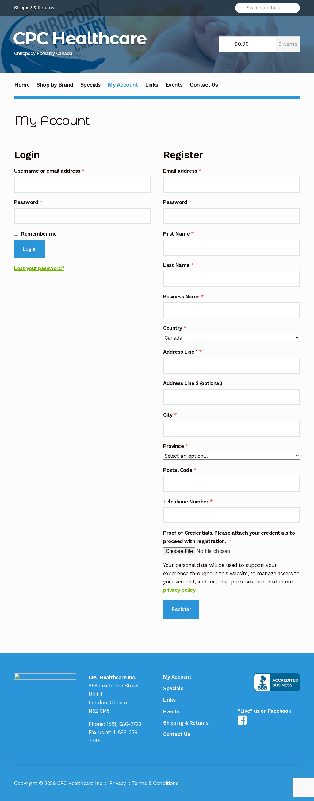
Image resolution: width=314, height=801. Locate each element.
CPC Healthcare (79, 38)
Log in (29, 249)
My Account (123, 85)
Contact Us (204, 85)
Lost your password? (39, 268)
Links (151, 85)
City (170, 415)
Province (175, 446)
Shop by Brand (54, 85)
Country (174, 328)
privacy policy (179, 590)
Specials (90, 85)
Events (174, 85)
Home (21, 85)
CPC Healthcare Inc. (80, 783)
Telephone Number (188, 502)
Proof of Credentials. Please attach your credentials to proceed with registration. (229, 537)
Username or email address (60, 171)
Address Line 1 (182, 352)
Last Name (178, 265)
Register (181, 609)
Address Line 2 (192, 383)
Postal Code (180, 470)
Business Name (183, 297)
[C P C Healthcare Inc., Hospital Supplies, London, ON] (277, 682)
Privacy (117, 783)
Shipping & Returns (34, 7)
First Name (178, 234)
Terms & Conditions (155, 783)
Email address (193, 171)
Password (38, 202)
